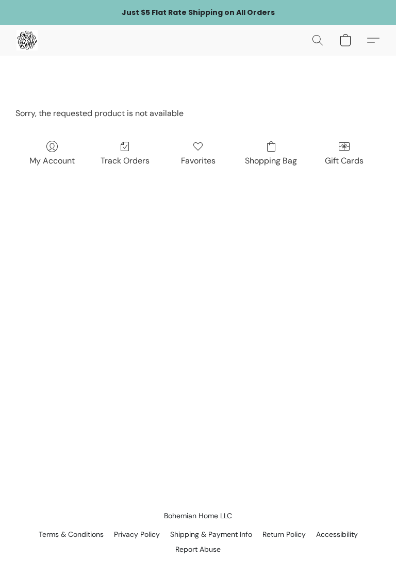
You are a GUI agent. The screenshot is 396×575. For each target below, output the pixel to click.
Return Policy (284, 534)
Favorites (198, 160)
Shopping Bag (271, 160)
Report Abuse (198, 549)
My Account (52, 160)
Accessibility (337, 534)
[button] (27, 40)
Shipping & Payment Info (211, 534)
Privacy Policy (137, 534)
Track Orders (125, 160)
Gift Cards (344, 160)
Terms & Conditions (71, 534)
